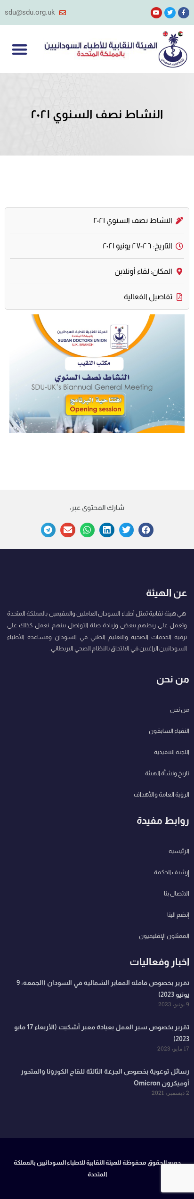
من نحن (179, 709)
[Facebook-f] (183, 12)
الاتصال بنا (176, 893)
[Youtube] (156, 12)
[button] (19, 49)
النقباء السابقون (169, 730)
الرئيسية (179, 850)
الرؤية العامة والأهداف (161, 794)
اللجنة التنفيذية (171, 752)
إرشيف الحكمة (171, 872)
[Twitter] (170, 12)
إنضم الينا (178, 914)
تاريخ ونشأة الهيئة (167, 773)
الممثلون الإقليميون (164, 935)
